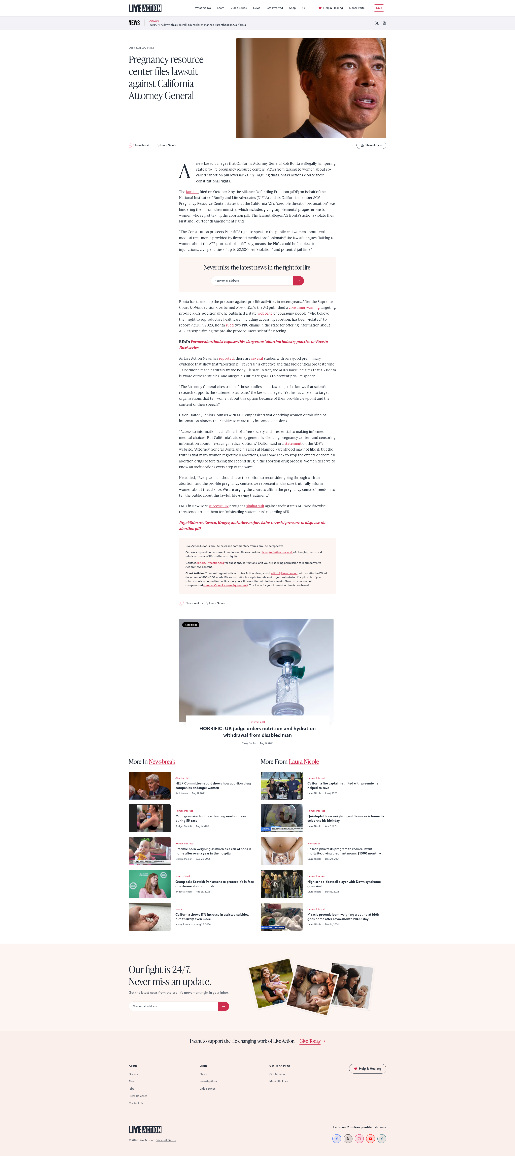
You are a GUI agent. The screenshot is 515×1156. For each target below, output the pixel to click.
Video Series (239, 8)
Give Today (310, 1041)
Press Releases (138, 1096)
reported (226, 358)
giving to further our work (277, 552)
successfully (219, 505)
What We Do (203, 8)
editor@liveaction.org (210, 563)
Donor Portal (357, 8)
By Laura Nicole (166, 145)
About (133, 1065)
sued (230, 324)
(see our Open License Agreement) (225, 585)
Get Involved (275, 8)
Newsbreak (142, 145)
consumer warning (304, 307)
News (256, 8)
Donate (133, 1074)
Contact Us (136, 1103)
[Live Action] (145, 8)
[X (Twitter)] (377, 23)
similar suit (255, 505)
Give (379, 8)
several (257, 358)
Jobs (131, 1088)
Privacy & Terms (166, 1140)
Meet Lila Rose (278, 1081)
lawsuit (192, 191)
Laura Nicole (304, 761)
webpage (265, 313)
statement (293, 443)
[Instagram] (384, 23)
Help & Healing (333, 8)
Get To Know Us (279, 1065)
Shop (292, 8)
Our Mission (277, 1074)
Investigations (208, 1081)
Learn (220, 8)
